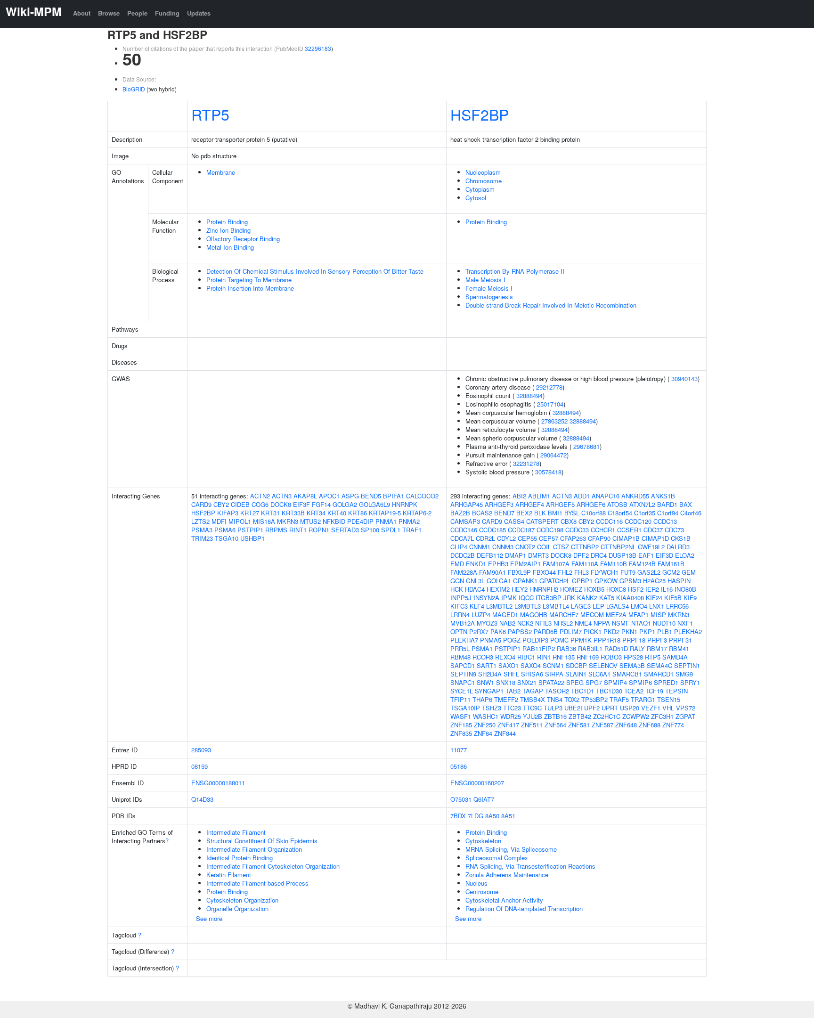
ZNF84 (483, 733)
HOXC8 (616, 589)
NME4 (583, 623)
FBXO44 (544, 572)
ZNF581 (579, 724)
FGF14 (321, 504)
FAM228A (463, 572)
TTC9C (532, 707)
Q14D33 (202, 799)
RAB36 (566, 648)
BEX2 (524, 512)
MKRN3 (287, 521)
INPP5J (461, 597)
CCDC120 (638, 521)
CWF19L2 (651, 546)
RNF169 (588, 656)
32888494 (529, 395)
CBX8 (569, 521)
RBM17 (657, 648)
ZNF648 (626, 724)
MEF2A (616, 614)
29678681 (586, 446)
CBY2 (221, 504)
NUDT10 (664, 623)
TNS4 (554, 699)
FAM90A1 (492, 572)
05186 (458, 766)
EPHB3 (498, 563)
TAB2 (513, 690)
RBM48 (460, 656)
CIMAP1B (626, 538)
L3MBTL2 (499, 606)
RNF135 (564, 656)
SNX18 (505, 682)
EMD (457, 563)
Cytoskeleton (483, 840)
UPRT (610, 707)
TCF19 (654, 690)
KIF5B (673, 597)
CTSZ (561, 546)
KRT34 (316, 512)
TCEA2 (633, 690)
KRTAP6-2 (417, 512)
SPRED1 (666, 682)
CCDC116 (609, 521)
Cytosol (475, 197)
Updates (199, 12)
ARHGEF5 (560, 504)
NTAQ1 (641, 623)
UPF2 (592, 707)
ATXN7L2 (642, 504)
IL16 (667, 589)
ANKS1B (663, 495)
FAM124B (642, 563)
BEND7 (504, 512)
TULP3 (553, 707)
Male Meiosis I (485, 279)
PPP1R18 (607, 639)
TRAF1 (412, 529)
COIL (544, 546)
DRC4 (599, 555)
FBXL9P (519, 572)
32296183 (318, 48)
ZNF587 (602, 724)
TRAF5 (619, 699)
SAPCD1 (462, 665)
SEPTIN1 (687, 665)
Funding (167, 12)
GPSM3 (630, 580)
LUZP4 (481, 614)
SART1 (487, 665)
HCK (456, 589)
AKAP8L (305, 495)
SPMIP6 (640, 682)
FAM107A (556, 563)
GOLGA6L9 (374, 504)
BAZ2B (460, 512)
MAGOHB (533, 614)
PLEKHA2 (688, 631)
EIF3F (301, 504)
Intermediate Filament (236, 832)
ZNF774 (673, 724)
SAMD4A (675, 656)
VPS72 (685, 707)
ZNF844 (505, 733)
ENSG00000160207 (477, 782)
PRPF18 (633, 639)
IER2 (652, 589)
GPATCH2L (554, 580)
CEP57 (548, 538)
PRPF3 (657, 639)
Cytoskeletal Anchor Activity (504, 900)
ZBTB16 (555, 716)
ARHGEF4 (529, 504)
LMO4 (639, 606)
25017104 (550, 403)
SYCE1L (461, 690)
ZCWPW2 (635, 716)
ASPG (350, 495)
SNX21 (527, 682)
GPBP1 (582, 580)
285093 (201, 749)
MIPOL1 (239, 521)
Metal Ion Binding (230, 247)
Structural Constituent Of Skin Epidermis (261, 840)
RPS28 (633, 656)
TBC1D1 (582, 690)
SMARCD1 (659, 673)
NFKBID (334, 521)
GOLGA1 (499, 580)
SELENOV (603, 665)
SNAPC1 (462, 682)
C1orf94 (667, 512)
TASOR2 (557, 690)
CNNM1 (479, 546)
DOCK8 (280, 504)
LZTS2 (200, 521)
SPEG (575, 682)
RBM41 (679, 648)
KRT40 (336, 512)
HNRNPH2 (543, 589)
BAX (685, 504)
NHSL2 (563, 623)
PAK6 (498, 631)
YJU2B (532, 716)
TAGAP (532, 690)
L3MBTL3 (527, 606)
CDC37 (653, 529)
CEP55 (527, 538)
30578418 (548, 471)
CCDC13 (665, 521)
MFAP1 (638, 614)
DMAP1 (515, 555)
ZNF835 (461, 733)
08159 (199, 766)
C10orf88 (593, 512)
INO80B (685, 589)
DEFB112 (490, 555)
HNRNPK (404, 504)
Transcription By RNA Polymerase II (514, 271)
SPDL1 (390, 529)
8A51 (508, 815)
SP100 (370, 529)
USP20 (629, 707)
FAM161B (671, 563)
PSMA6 (225, 529)
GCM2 (671, 572)
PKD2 (611, 631)
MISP (658, 614)
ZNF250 (485, 724)
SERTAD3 (345, 529)
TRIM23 (202, 538)
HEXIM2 (498, 589)
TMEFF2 (506, 699)
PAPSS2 (520, 631)
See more (209, 918)
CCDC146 (463, 529)
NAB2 (507, 623)
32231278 (526, 463)
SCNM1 (553, 665)
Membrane (220, 172)
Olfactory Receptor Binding (243, 238)
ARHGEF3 (499, 504)
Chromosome (483, 180)
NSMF (620, 623)
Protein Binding (227, 221)
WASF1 (460, 716)
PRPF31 (680, 639)
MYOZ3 (487, 623)
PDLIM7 (571, 631)
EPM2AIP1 (525, 563)
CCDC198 (550, 529)
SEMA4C (659, 665)
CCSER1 (629, 529)
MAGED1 (505, 614)
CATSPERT (542, 521)
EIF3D (664, 555)
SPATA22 (551, 682)
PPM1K (581, 639)
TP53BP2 (594, 699)
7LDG (475, 815)
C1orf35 (644, 512)
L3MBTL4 (556, 606)
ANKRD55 (635, 495)
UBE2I (573, 707)
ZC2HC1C (606, 716)
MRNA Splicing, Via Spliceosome (511, 849)
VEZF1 (650, 707)
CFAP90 (599, 538)
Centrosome (481, 891)
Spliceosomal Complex (496, 857)
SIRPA (554, 673)
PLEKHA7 (464, 639)
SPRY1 (690, 682)
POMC (559, 639)
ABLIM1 (539, 495)
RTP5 (210, 114)
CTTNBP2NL (618, 546)
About (81, 12)
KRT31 (270, 512)
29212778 (549, 387)
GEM (689, 572)
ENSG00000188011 (218, 782)
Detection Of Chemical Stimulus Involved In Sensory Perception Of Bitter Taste (314, 271)
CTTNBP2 (585, 546)
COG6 (260, 504)
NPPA (602, 623)
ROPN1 (319, 529)
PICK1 (593, 631)
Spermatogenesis (489, 296)
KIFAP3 (227, 512)
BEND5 (371, 495)
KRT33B (293, 512)
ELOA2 (684, 555)
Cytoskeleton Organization (242, 900)
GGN (457, 580)
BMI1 (555, 512)
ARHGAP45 (466, 504)
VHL (668, 707)
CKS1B (681, 538)
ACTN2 (260, 495)
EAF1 (646, 555)
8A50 (492, 815)
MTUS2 (310, 521)
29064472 (553, 454)
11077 (458, 749)
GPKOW (606, 580)
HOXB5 (594, 589)
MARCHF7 (563, 614)
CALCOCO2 (422, 495)
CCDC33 (577, 529)
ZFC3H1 (662, 716)
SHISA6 (532, 673)
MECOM (592, 614)
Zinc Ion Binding (228, 230)
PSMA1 (482, 648)
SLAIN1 (575, 673)
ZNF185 (461, 724)
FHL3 (581, 572)
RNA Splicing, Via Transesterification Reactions (530, 866)
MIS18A (264, 521)
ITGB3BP (549, 597)
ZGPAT (685, 716)
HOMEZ (571, 589)
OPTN (458, 631)
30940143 (684, 378)
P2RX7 (478, 631)
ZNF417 (508, 724)
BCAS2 (482, 512)
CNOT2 (525, 546)
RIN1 (544, 656)
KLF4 (477, 606)
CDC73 (674, 529)
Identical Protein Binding (239, 857)
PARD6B (546, 631)
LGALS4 (617, 606)
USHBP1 (252, 538)
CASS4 (514, 521)
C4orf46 (690, 512)
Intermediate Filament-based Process (257, 883)
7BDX (458, 815)
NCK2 (525, 623)
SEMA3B (632, 665)
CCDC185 (492, 529)
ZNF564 (555, 724)
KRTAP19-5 (385, 512)
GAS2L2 (648, 572)
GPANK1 (525, 580)
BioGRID (133, 89)
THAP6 (482, 699)
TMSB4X (532, 699)
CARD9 (201, 504)
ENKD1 (476, 563)
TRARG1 (643, 699)
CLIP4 (458, 546)
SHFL (511, 673)
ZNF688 (649, 724)
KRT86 (357, 512)
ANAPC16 (605, 495)
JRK (569, 597)
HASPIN (679, 580)
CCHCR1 (603, 529)
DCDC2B (462, 555)
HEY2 (520, 589)
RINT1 (298, 529)
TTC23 (512, 707)
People (137, 12)
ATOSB (617, 504)
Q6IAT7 (483, 799)
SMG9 (684, 673)
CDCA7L (462, 538)
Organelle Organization (237, 908)
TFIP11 (460, 699)
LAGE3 (581, 606)
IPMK (509, 597)
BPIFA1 (393, 495)
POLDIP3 (535, 639)
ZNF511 (532, 724)
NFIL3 (543, 623)
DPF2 (581, 555)
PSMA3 (201, 529)
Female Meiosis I (489, 288)
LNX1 (656, 606)
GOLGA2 (345, 504)
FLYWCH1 (605, 572)
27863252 (554, 420)
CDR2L (485, 538)
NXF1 (685, 623)
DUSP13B (622, 555)
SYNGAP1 (489, 690)
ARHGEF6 (591, 504)
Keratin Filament (228, 874)
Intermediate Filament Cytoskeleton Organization (273, 866)
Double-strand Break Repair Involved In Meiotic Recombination (550, 305)
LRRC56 (677, 606)
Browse (109, 12)
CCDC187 (521, 529)
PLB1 (664, 631)
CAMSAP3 (465, 521)
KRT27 (249, 512)
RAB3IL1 (590, 648)
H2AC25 (654, 580)
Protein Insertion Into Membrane (250, 288)
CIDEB (240, 504)
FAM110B (613, 563)
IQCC (526, 597)
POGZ (512, 639)
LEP (598, 606)
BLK (540, 512)
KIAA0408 (630, 597)
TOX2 (571, 699)
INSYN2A (486, 597)
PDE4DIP (360, 521)
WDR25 (510, 716)
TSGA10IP (465, 707)
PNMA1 (386, 521)
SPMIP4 (615, 682)
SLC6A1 (599, 673)
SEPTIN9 (463, 673)
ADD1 (582, 495)
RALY (637, 648)
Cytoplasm (480, 189)
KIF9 (690, 597)
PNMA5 (490, 639)
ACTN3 (282, 495)
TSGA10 (226, 538)
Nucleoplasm (483, 172)
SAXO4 (531, 665)
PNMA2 (409, 521)
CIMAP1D (655, 538)
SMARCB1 (627, 673)
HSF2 (635, 589)
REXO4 (505, 656)
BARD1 (667, 504)
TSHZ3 (491, 707)
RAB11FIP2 (538, 648)
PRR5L (460, 648)
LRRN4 (460, 614)
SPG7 (594, 682)
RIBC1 (526, 656)
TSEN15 (668, 699)
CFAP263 (573, 538)
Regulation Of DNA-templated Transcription (524, 908)
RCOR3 (482, 656)
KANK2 (587, 597)
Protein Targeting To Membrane (249, 279)
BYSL (571, 512)
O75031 (461, 799)
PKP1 (647, 631)
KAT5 (606, 597)
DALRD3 (678, 546)
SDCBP (576, 665)
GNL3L (475, 580)
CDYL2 (506, 538)
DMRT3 (538, 555)
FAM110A (584, 563)
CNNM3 (502, 546)
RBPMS (276, 529)
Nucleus (476, 883)
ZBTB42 (580, 716)
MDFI (219, 521)
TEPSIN (676, 690)
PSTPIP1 (250, 529)
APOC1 (329, 495)
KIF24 (654, 597)
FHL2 (565, 572)
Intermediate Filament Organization (254, 849)
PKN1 (629, 631)
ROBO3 (611, 656)
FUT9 (627, 572)
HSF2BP (479, 114)
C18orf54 (620, 512)
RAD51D (616, 648)
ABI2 (519, 495)
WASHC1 (485, 716)
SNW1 (485, 682)
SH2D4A (490, 673)
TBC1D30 (609, 690)
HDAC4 (475, 589)
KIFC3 (459, 606)
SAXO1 (508, 665)
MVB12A (462, 623)
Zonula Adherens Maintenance (506, 874)
